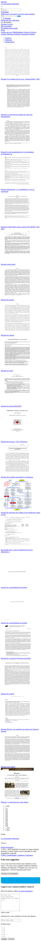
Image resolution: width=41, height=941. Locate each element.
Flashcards (15, 4)
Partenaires (10, 847)
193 (6, 814)
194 (6, 816)
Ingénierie (17, 34)
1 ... (6, 808)
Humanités (25, 34)
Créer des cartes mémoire (26, 14)
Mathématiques (18, 32)
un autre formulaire (25, 891)
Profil (3, 30)
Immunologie (9, 42)
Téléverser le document (9, 14)
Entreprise (10, 34)
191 (6, 810)
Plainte (3, 847)
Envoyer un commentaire (10, 873)
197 (6, 822)
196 (6, 820)
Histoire (32, 34)
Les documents (6, 4)
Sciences (27, 32)
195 (6, 818)
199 (6, 826)
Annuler (4, 939)
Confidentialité (11, 855)
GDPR (3, 855)
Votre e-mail (5, 912)
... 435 (7, 828)
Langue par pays (6, 32)
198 (6, 824)
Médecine (8, 40)
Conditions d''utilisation (25, 855)
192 (6, 812)
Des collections (14, 20)
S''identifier (5, 12)
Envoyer (11, 939)
